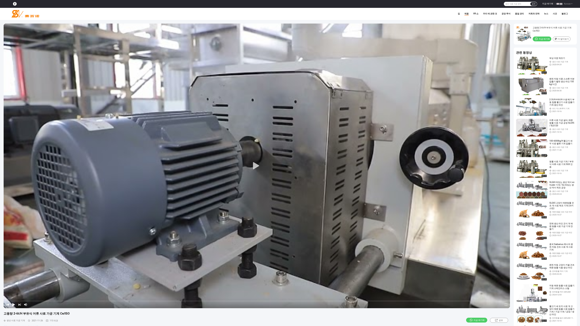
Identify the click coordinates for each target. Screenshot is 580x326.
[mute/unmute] (26, 304)
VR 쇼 (475, 13)
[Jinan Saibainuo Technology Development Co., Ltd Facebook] (15, 4)
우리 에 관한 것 (490, 13)
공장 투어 (506, 13)
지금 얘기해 (547, 3)
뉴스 (546, 13)
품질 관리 (519, 13)
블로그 (565, 13)
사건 (555, 13)
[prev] (8, 304)
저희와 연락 (534, 13)
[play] (257, 166)
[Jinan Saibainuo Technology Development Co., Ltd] (24, 13)
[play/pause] (14, 304)
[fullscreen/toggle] (506, 304)
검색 (533, 4)
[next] (20, 304)
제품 (466, 13)
